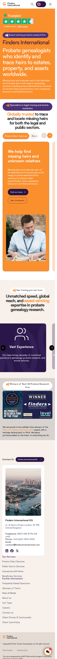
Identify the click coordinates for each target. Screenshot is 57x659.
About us (6, 598)
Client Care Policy (11, 622)
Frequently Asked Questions (16, 583)
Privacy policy (8, 650)
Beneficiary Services (12, 576)
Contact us (7, 612)
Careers (6, 607)
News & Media (9, 593)
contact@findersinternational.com (22, 544)
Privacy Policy (47, 656)
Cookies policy (22, 650)
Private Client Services (16, 136)
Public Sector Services (13, 566)
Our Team (7, 602)
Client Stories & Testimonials (16, 617)
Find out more (16, 192)
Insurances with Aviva (12, 571)
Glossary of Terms (11, 588)
